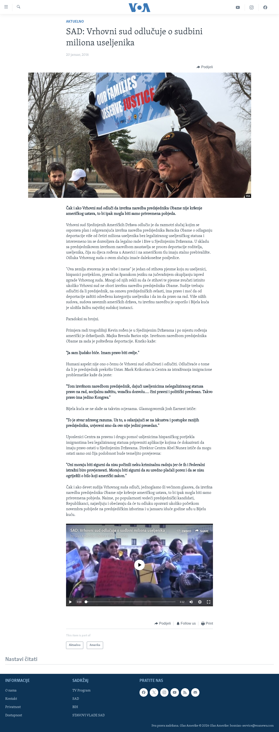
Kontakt (11, 699)
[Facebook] (265, 7)
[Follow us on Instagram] (164, 692)
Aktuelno (75, 22)
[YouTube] (238, 7)
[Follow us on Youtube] (174, 692)
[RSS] (185, 692)
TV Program (81, 691)
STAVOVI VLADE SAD (88, 715)
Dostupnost (13, 715)
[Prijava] (195, 692)
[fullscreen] (208, 602)
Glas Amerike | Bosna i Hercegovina (101, 536)
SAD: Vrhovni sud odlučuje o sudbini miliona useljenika (117, 531)
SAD (75, 699)
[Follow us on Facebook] (144, 692)
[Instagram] (252, 7)
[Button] (205, 67)
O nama (11, 691)
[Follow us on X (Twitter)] (154, 692)
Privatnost (13, 707)
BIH (75, 707)
